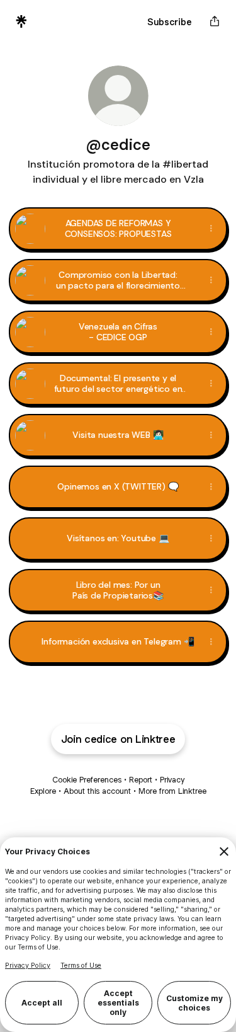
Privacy (172, 779)
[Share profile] (214, 21)
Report (140, 779)
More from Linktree (172, 791)
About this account (97, 791)
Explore (43, 791)
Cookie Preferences (86, 779)
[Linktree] (21, 21)
